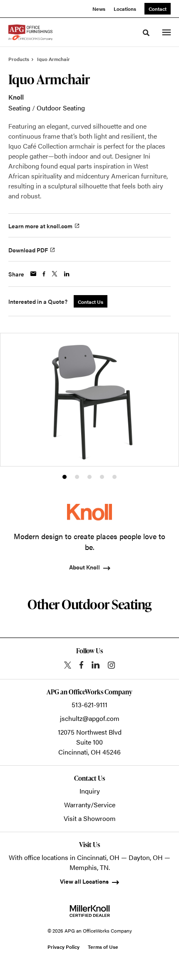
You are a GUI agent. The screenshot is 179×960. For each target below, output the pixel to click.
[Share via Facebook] (43, 273)
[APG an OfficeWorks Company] (30, 32)
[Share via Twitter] (54, 273)
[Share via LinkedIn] (67, 273)
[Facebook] (81, 665)
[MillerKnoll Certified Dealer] (90, 911)
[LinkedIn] (95, 665)
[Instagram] (111, 665)
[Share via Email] (33, 273)
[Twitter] (67, 665)
